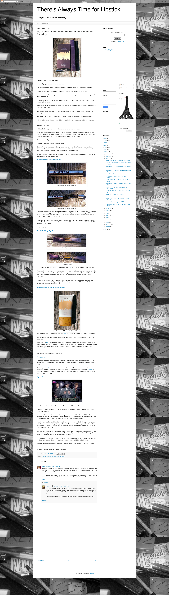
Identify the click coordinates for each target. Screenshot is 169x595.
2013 (105, 152)
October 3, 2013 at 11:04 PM (61, 486)
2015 (105, 147)
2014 (105, 149)
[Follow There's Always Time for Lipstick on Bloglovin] (126, 118)
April (107, 220)
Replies (46, 482)
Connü (43, 466)
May (107, 217)
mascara (54, 456)
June (107, 215)
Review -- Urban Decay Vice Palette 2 (116, 202)
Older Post (93, 560)
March (107, 222)
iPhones (90, 369)
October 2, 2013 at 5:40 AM (53, 466)
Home (37, 23)
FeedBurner (121, 41)
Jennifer (45, 453)
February (108, 224)
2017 (105, 143)
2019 (105, 138)
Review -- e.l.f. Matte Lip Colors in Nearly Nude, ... (119, 160)
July (107, 213)
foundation (48, 456)
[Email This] (57, 454)
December (109, 154)
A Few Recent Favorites (112, 174)
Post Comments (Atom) (50, 563)
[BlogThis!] (59, 454)
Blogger (92, 573)
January (108, 226)
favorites (44, 456)
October (108, 158)
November (109, 156)
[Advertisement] (67, 545)
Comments (124, 88)
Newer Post (41, 560)
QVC (70, 267)
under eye (62, 456)
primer (58, 456)
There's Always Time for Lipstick (78, 9)
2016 (105, 145)
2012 (105, 229)
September (109, 208)
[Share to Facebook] (62, 454)
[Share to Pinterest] (64, 454)
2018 (105, 140)
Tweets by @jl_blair (108, 50)
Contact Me (45, 23)
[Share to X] (61, 454)
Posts (122, 85)
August (108, 210)
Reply (43, 479)
